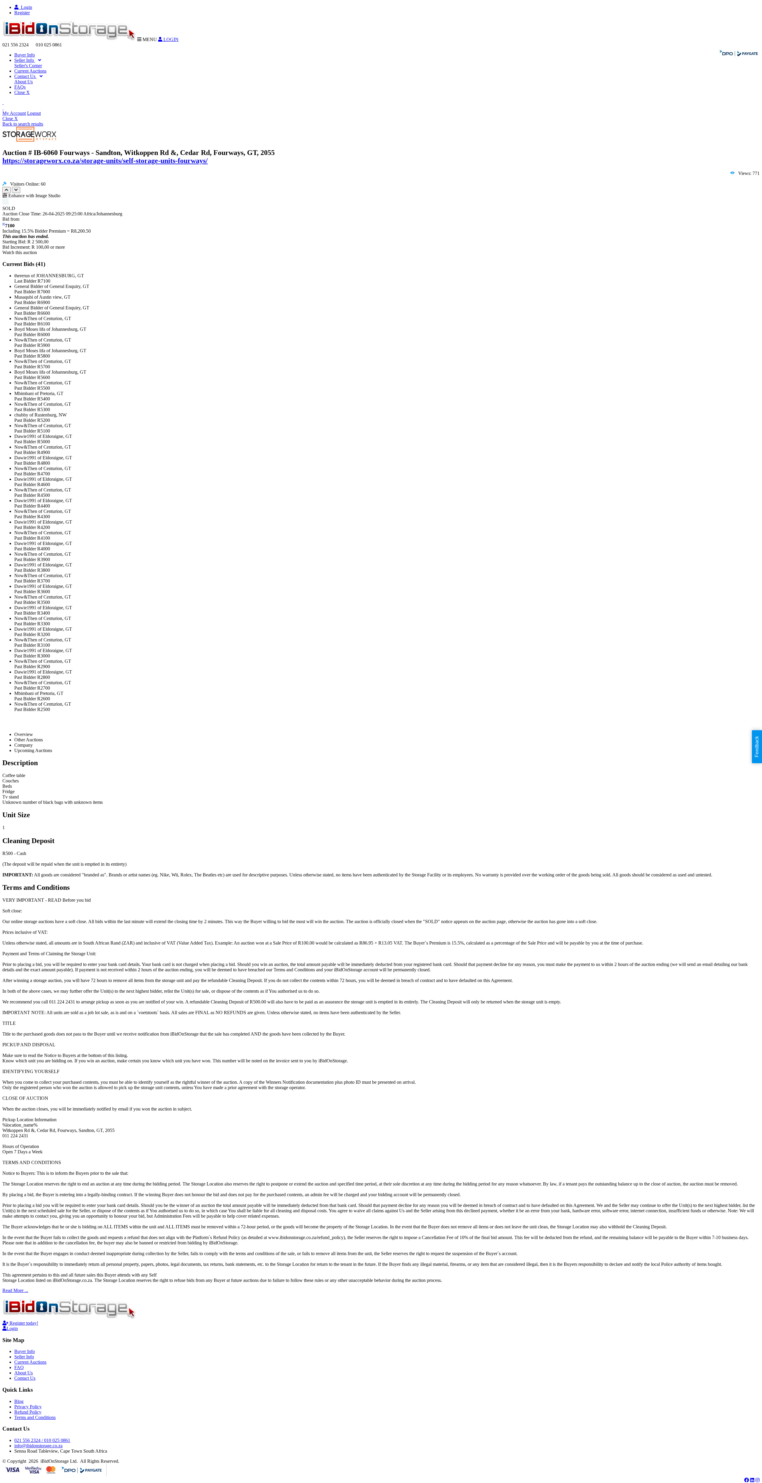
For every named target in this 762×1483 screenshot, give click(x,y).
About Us (23, 81)
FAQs (20, 87)
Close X (22, 92)
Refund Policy (27, 1412)
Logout (34, 113)
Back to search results (22, 123)
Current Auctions (30, 70)
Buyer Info (24, 54)
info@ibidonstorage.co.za (38, 1445)
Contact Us (25, 76)
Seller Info (24, 60)
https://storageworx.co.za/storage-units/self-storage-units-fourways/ (105, 161)
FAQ (19, 1367)
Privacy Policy (28, 1406)
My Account (14, 113)
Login (25, 7)
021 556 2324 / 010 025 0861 (42, 1440)
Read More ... (15, 1290)
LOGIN (170, 39)
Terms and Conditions (35, 1417)
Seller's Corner (28, 65)
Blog (19, 1401)
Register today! (23, 1323)
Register (22, 12)
